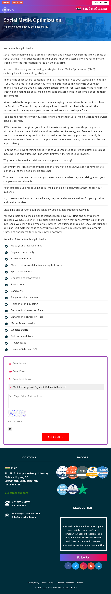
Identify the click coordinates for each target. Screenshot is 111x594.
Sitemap (79, 582)
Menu (11, 10)
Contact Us (100, 2)
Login (6, 2)
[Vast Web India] (92, 9)
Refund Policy (47, 582)
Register (17, 2)
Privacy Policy (33, 582)
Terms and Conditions (65, 582)
